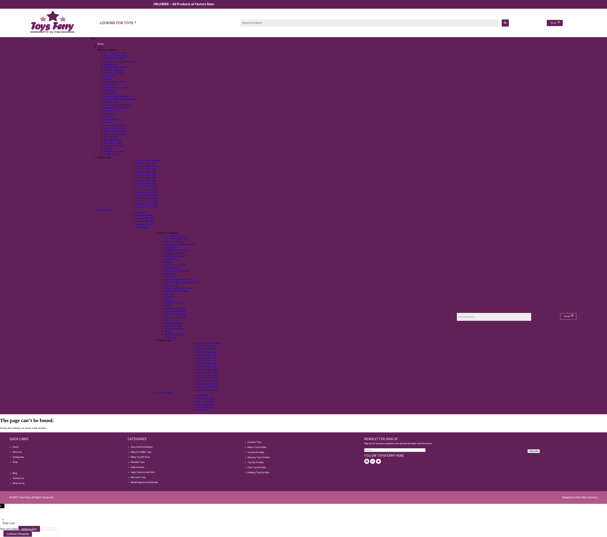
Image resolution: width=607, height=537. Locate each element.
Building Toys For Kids (258, 472)
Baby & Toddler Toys (141, 452)
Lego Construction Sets (143, 472)
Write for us (19, 483)
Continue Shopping (18, 533)
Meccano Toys (138, 477)
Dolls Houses (137, 467)
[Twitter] (378, 461)
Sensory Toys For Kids (259, 457)
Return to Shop (29, 529)
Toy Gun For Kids (256, 452)
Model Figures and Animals (144, 482)
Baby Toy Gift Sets (140, 457)
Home (16, 447)
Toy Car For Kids (256, 462)
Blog (15, 473)
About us (17, 452)
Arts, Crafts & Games (142, 447)
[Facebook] (366, 461)
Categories (18, 457)
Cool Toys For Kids (257, 467)
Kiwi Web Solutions (587, 497)
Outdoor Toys (254, 442)
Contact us (18, 478)
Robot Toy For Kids (257, 447)
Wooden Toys (138, 462)
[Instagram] (372, 461)
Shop (15, 462)
